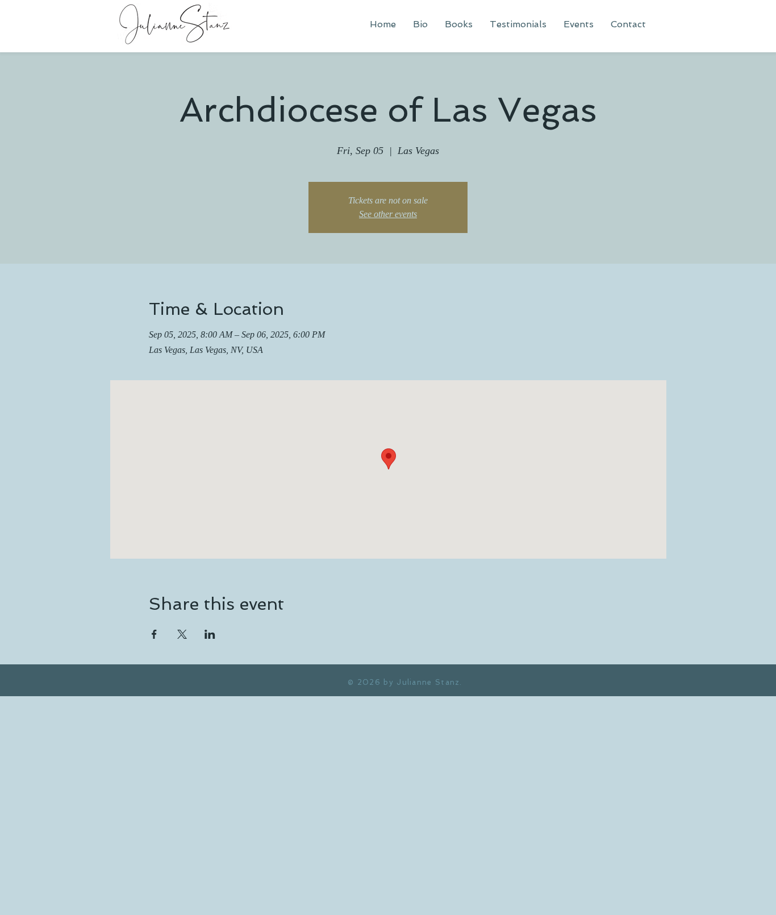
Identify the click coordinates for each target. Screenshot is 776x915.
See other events (388, 214)
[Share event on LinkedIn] (210, 634)
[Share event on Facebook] (154, 634)
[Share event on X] (182, 634)
